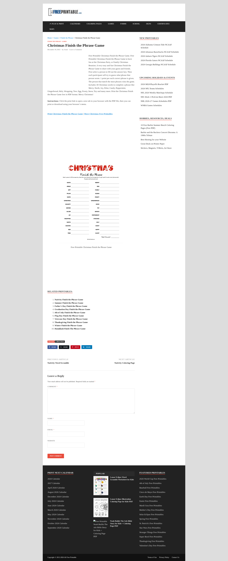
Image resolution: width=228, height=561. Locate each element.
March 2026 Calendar (57, 510)
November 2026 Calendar (58, 519)
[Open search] (179, 24)
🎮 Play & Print (57, 24)
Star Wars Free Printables (150, 528)
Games (111, 24)
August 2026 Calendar (57, 492)
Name (51, 418)
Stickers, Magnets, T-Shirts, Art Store (156, 148)
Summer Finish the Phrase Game (69, 303)
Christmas (59, 341)
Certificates (163, 24)
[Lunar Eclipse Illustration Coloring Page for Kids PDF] (100, 499)
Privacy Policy (164, 557)
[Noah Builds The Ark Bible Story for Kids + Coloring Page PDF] (100, 521)
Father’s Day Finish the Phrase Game (71, 306)
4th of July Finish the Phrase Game (70, 312)
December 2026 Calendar (58, 497)
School (136, 24)
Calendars (75, 24)
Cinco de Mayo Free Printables (152, 492)
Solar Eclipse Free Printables (151, 514)
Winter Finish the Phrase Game (68, 325)
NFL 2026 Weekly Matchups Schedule (157, 93)
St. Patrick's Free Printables (150, 523)
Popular (100, 474)
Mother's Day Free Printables (151, 510)
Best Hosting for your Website (153, 139)
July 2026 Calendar (56, 501)
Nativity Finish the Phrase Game (69, 299)
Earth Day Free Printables (150, 497)
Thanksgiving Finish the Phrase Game (71, 322)
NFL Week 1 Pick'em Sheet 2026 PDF (156, 97)
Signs (148, 24)
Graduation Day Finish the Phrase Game (72, 309)
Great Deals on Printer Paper (153, 144)
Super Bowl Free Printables (150, 537)
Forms (123, 24)
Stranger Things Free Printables (152, 532)
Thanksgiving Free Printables (151, 541)
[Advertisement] (67, 71)
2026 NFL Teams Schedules (152, 88)
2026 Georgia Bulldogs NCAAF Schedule (158, 64)
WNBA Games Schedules (151, 105)
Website (51, 441)
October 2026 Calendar (57, 523)
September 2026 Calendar (58, 528)
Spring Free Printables (148, 519)
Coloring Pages (94, 24)
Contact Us (175, 557)
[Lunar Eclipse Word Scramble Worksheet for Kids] (100, 477)
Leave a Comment (75, 49)
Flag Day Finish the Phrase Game (69, 316)
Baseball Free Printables (149, 488)
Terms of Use (152, 557)
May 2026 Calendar (56, 514)
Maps (52, 29)
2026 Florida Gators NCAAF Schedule (157, 60)
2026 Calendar (54, 479)
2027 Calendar (54, 483)
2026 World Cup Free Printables (152, 479)
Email (51, 430)
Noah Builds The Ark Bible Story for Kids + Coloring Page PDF (121, 523)
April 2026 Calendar (56, 488)
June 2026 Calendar (56, 505)
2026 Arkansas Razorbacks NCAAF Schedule (160, 52)
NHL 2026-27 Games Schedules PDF (156, 101)
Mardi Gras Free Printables (150, 505)
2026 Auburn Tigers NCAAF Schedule (157, 56)
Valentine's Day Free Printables (152, 545)
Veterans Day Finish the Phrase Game (71, 319)
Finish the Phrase (54, 41)
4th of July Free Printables (150, 483)
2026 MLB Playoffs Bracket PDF (154, 84)
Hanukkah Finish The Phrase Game (70, 329)
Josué (66, 49)
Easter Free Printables (148, 501)
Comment (53, 386)
